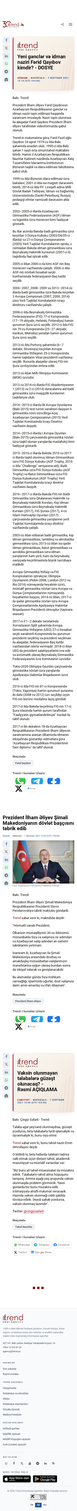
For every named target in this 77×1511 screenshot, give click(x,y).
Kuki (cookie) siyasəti (14, 1444)
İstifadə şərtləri (11, 1428)
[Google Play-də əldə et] (45, 1478)
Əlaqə (6, 1398)
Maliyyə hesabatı (12, 1414)
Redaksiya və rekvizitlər (15, 1393)
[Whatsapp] (6, 1463)
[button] (6, 40)
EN (31, 1505)
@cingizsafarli (34, 1211)
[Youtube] (30, 1463)
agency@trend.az (11, 1351)
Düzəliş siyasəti (11, 1409)
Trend (17, 918)
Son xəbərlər (9, 1368)
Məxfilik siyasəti (11, 1433)
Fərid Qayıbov (23, 763)
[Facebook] (14, 1463)
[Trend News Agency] (13, 1318)
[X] (22, 1463)
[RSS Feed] (53, 1463)
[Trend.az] (13, 24)
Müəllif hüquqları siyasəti (16, 1439)
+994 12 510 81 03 (12, 1347)
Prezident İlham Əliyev (28, 1001)
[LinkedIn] (45, 1463)
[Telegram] (37, 1463)
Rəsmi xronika (10, 1374)
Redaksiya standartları (15, 1404)
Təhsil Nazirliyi (23, 1226)
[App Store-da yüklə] (17, 1478)
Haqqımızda (9, 1388)
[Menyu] (70, 24)
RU (45, 1505)
